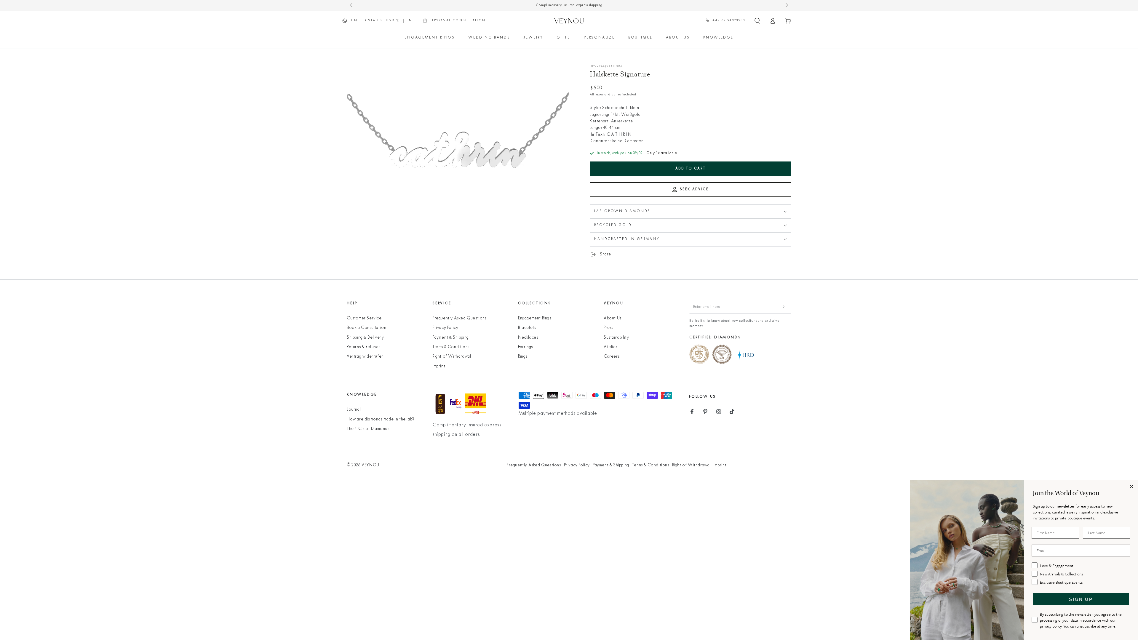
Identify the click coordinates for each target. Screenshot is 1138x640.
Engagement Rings (534, 318)
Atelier (610, 347)
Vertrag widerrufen (365, 357)
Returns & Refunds (363, 347)
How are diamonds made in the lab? (380, 419)
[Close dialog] (1131, 486)
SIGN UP (1081, 599)
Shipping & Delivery (365, 338)
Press (608, 328)
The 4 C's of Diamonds (368, 429)
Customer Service (364, 318)
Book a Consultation (366, 328)
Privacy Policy (445, 328)
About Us (612, 318)
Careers (611, 357)
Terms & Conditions (450, 347)
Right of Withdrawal (451, 357)
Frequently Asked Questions (459, 318)
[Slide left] (352, 5)
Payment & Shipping (450, 338)
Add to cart (690, 168)
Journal (354, 410)
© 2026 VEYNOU (363, 465)
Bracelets (527, 328)
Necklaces (528, 338)
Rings (522, 357)
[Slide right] (786, 5)
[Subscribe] (786, 306)
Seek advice (694, 189)
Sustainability (616, 338)
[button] (757, 20)
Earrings (525, 347)
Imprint (438, 366)
